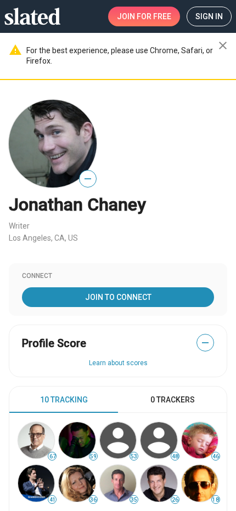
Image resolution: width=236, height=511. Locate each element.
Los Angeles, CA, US (43, 238)
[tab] (63, 400)
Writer (19, 226)
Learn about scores (118, 363)
